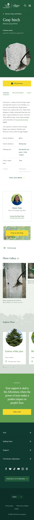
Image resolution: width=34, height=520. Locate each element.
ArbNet (16, 509)
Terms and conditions (22, 506)
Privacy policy (9, 506)
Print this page (11, 248)
